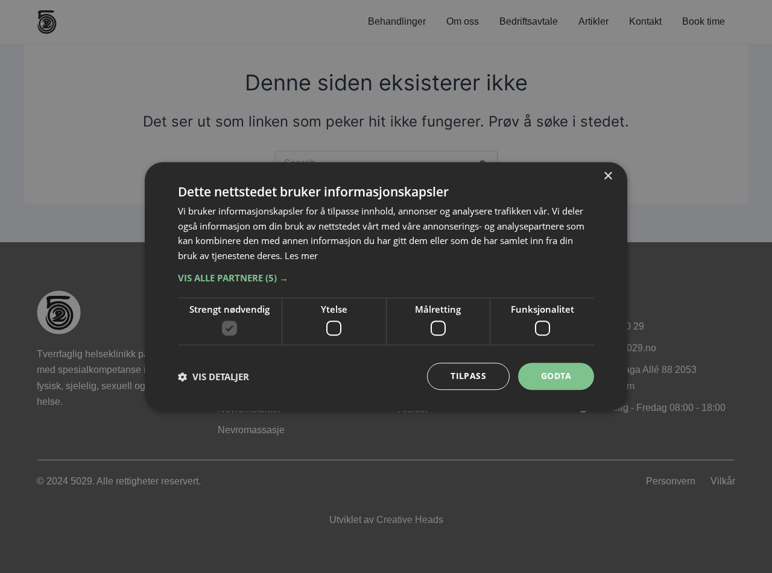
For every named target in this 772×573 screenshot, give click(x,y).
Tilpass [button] (468, 376)
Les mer (301, 255)
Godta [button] (556, 376)
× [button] (607, 176)
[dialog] (386, 287)
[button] (386, 277)
